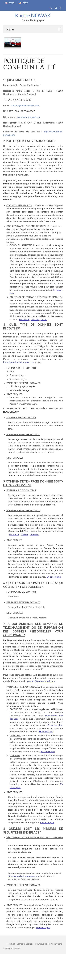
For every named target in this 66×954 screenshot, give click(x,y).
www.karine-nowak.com (29, 117)
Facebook (24, 319)
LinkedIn (35, 319)
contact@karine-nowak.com (25, 105)
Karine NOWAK (33, 15)
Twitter (44, 319)
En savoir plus (55, 725)
